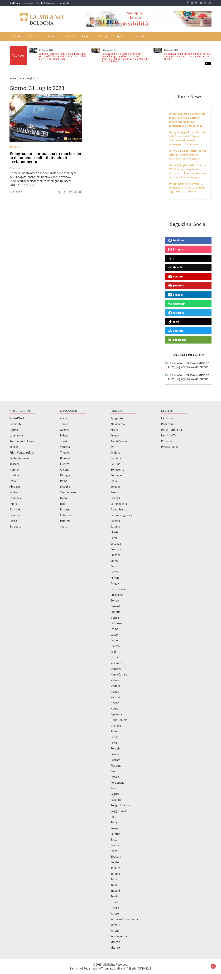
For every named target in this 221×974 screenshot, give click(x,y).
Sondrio (115, 862)
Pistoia (114, 777)
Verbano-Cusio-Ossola (124, 919)
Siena (113, 851)
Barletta (115, 458)
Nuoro (114, 708)
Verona (114, 930)
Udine (114, 902)
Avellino (115, 452)
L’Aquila (65, 487)
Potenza (65, 509)
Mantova (115, 669)
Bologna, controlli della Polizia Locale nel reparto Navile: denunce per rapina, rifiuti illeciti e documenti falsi (62, 56)
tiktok (176, 321)
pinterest (178, 285)
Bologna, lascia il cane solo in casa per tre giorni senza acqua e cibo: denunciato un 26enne (187, 56)
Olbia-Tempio (118, 720)
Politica (52, 36)
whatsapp (179, 303)
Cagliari (64, 526)
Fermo (114, 572)
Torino (64, 424)
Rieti (113, 817)
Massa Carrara (118, 674)
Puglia (13, 504)
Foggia (114, 583)
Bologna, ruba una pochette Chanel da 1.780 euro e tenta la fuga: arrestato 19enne (187, 187)
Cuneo (114, 561)
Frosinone (116, 595)
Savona (114, 845)
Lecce (114, 635)
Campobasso (68, 492)
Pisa (113, 771)
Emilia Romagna (19, 458)
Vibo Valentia (118, 936)
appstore (178, 330)
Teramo (115, 874)
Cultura (69, 36)
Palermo (65, 521)
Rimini (114, 822)
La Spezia (116, 623)
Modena (115, 686)
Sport (120, 36)
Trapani (115, 891)
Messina (115, 697)
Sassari (114, 839)
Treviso (114, 896)
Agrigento (116, 418)
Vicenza (115, 942)
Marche (14, 469)
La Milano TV (63, 2)
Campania (15, 498)
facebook (178, 240)
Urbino (114, 908)
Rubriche (166, 441)
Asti (112, 447)
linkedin (178, 294)
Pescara (115, 760)
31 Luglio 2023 (19, 168)
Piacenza (116, 765)
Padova (114, 731)
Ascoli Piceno (118, 441)
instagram (179, 249)
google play (179, 339)
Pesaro (114, 754)
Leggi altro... (16, 192)
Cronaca (34, 36)
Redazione (28, 2)
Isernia (114, 617)
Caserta (115, 521)
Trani (113, 885)
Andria (114, 430)
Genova (64, 430)
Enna (113, 566)
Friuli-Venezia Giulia (21, 452)
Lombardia (16, 435)
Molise (13, 492)
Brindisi (115, 498)
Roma (63, 481)
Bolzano (115, 487)
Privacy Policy (169, 447)
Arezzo (114, 435)
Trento (64, 441)
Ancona (64, 469)
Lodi (113, 652)
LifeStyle (103, 36)
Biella (114, 481)
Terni (113, 879)
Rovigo (114, 828)
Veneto (13, 447)
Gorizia (114, 600)
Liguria (13, 430)
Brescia (114, 492)
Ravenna (115, 800)
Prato (113, 788)
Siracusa (115, 856)
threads (177, 267)
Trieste (64, 452)
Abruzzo (14, 487)
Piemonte (15, 424)
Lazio (12, 481)
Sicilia (13, 521)
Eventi (86, 36)
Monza (114, 691)
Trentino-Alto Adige (21, 441)
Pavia (113, 743)
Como (114, 538)
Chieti (114, 532)
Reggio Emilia (118, 811)
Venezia (65, 447)
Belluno (115, 464)
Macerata (116, 663)
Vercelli (115, 925)
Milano (64, 435)
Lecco (114, 640)
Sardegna (15, 526)
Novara (114, 703)
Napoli (64, 498)
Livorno (115, 646)
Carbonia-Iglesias (121, 515)
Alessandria (117, 424)
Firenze (64, 464)
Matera (114, 680)
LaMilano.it (138, 36)
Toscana (14, 464)
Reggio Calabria (120, 805)
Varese (114, 913)
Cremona (116, 549)
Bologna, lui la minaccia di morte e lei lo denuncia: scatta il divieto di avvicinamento (45, 157)
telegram (178, 312)
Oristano (115, 726)
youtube (178, 276)
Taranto (115, 868)
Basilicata (15, 509)
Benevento (117, 469)
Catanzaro (66, 515)
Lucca (114, 657)
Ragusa (114, 794)
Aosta (63, 418)
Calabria (14, 515)
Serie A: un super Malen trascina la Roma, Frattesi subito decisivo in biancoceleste (187, 154)
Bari (62, 504)
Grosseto (116, 606)
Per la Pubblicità (45, 2)
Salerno (115, 834)
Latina (114, 629)
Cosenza (115, 543)
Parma (114, 737)
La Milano (15, 2)
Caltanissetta (118, 504)
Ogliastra (116, 714)
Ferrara (114, 578)
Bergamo (116, 475)
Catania (115, 526)
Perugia (65, 475)
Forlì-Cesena (118, 589)
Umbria (14, 475)
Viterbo (115, 948)
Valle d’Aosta (17, 418)
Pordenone (117, 782)
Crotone (115, 555)
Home (17, 36)
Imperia (115, 612)
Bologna (14, 146)
